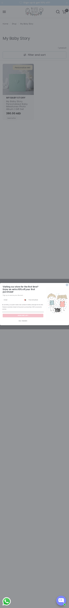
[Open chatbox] (61, 601)
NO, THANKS (23, 320)
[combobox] (26, 300)
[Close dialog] (67, 285)
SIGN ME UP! (23, 315)
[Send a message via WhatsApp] (7, 601)
